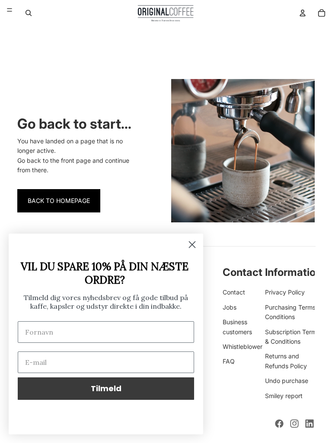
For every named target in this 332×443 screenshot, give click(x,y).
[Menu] (9, 10)
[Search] (28, 12)
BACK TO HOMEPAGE (59, 200)
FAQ (229, 361)
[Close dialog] (192, 244)
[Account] (302, 12)
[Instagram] (294, 423)
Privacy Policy (285, 292)
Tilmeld (106, 388)
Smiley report (284, 395)
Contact (234, 292)
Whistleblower (242, 346)
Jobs (229, 307)
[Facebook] (279, 423)
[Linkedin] (309, 423)
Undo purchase (286, 381)
